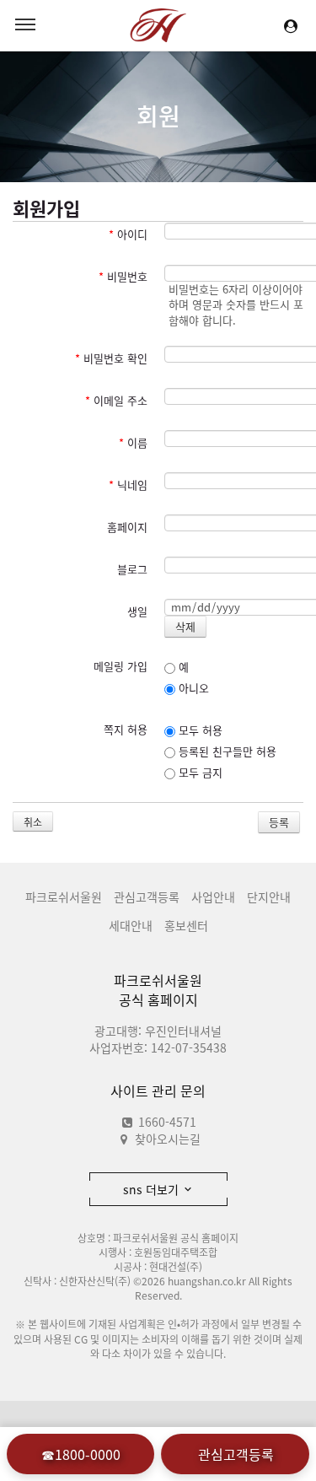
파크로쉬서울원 (63, 896)
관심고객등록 (146, 896)
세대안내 (131, 925)
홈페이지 (127, 527)
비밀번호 (123, 276)
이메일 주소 (116, 400)
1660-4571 (165, 1121)
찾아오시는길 (168, 1138)
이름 (133, 442)
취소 (33, 822)
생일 (137, 611)
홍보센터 (186, 925)
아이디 (128, 234)
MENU (25, 25)
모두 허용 (198, 730)
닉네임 (128, 485)
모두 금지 (198, 772)
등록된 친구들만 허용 (225, 751)
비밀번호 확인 (111, 358)
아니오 (192, 688)
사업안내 (213, 896)
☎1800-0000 (81, 1454)
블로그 (132, 569)
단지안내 (269, 896)
